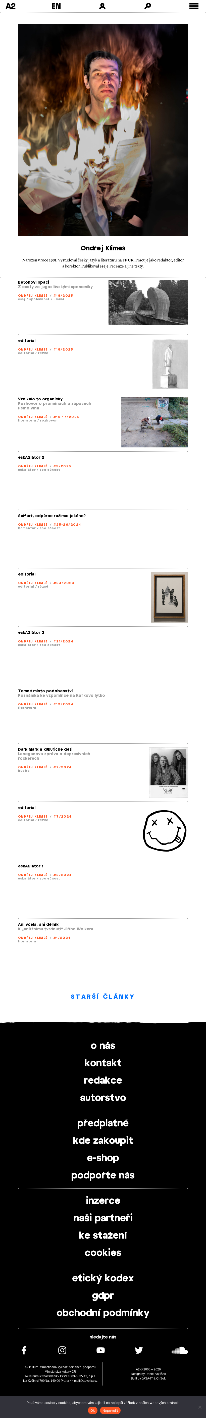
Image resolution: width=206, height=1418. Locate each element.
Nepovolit (110, 1410)
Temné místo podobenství (45, 691)
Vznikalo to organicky (40, 399)
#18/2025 (63, 295)
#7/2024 (62, 767)
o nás (103, 1046)
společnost (39, 299)
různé (43, 353)
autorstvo (103, 1098)
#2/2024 (62, 875)
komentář (27, 528)
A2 (10, 6)
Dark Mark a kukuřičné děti (45, 749)
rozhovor (48, 420)
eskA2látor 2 (31, 457)
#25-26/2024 (67, 524)
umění (59, 299)
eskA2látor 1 (30, 866)
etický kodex (103, 1279)
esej (21, 299)
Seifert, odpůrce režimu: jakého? (52, 516)
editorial (26, 340)
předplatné (103, 1124)
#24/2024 (64, 583)
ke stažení (103, 1236)
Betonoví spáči (33, 282)
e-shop (103, 1158)
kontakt (103, 1063)
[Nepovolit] (199, 1407)
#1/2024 (62, 938)
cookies (103, 1253)
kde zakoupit (103, 1141)
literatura (27, 420)
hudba (24, 771)
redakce (103, 1081)
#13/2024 (63, 704)
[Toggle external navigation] (194, 6)
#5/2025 (62, 466)
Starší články (103, 997)
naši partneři (103, 1218)
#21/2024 (63, 641)
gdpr (103, 1296)
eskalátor (27, 470)
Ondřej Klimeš (33, 295)
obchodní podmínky (103, 1313)
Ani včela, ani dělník (38, 924)
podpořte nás (103, 1176)
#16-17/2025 (66, 417)
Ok (92, 1410)
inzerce (103, 1201)
